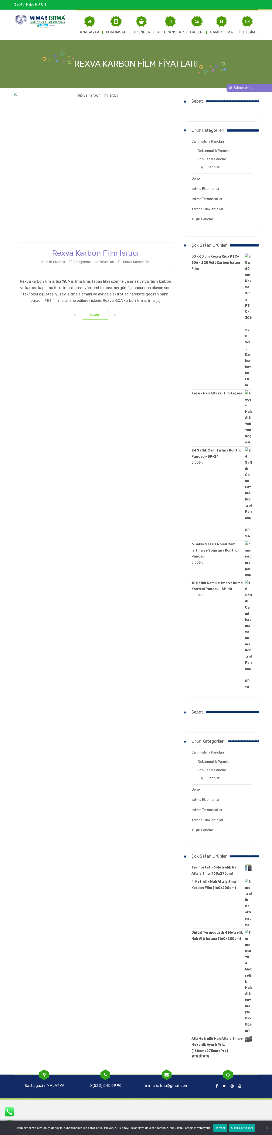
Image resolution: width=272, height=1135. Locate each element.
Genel (196, 178)
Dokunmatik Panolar (214, 151)
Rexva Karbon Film (136, 262)
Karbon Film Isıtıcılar (207, 209)
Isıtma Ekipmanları (205, 189)
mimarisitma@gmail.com (166, 1085)
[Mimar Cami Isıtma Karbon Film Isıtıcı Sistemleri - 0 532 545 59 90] (42, 20)
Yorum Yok (107, 262)
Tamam (220, 1127)
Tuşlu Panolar (209, 167)
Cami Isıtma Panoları (207, 141)
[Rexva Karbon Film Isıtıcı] (95, 170)
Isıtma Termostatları (207, 199)
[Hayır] (267, 1128)
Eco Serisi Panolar (212, 159)
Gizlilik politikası (242, 1127)
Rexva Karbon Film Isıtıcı (95, 253)
